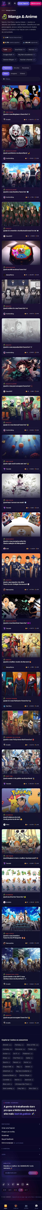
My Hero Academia (26, 55)
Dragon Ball (8, 55)
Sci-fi (16, 1060)
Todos (6, 73)
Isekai (29, 1064)
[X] (8, 1190)
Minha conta (35, 3)
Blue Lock (7, 1090)
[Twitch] (13, 1190)
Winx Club (33, 1095)
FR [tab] (10, 1196)
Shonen (7, 1051)
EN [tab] (5, 1196)
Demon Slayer (9, 60)
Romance (20, 1055)
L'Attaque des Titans (23, 1090)
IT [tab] (27, 1196)
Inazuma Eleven (9, 1081)
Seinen (28, 1073)
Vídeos (22, 73)
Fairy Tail (22, 1095)
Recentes (25, 68)
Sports (6, 1068)
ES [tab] (16, 1196)
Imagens (14, 73)
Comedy (7, 1055)
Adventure (7, 1077)
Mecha (18, 1086)
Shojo (6, 1064)
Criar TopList (23, 3)
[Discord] (27, 1190)
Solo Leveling (8, 1095)
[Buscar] (15, 3)
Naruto (32, 50)
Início (3, 10)
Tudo (7, 50)
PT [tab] (21, 1196)
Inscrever (33, 1179)
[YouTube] (18, 1190)
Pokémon (27, 1060)
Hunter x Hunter (27, 60)
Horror (27, 1068)
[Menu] (9, 3)
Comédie (7, 1086)
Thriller (32, 1055)
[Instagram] (23, 1190)
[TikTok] (4, 1190)
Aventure (29, 1086)
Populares (7, 68)
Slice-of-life (32, 1051)
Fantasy (19, 1051)
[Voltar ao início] (4, 3)
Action (6, 1060)
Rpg (19, 1073)
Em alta (16, 68)
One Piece (20, 50)
